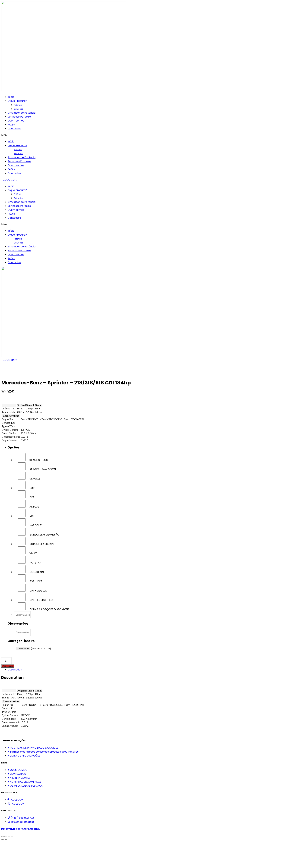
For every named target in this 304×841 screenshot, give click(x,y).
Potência (18, 105)
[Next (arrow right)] (5, 839)
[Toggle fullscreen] (9, 836)
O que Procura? (17, 101)
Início (11, 97)
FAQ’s (11, 124)
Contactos (14, 128)
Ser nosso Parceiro (19, 116)
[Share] (5, 836)
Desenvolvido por (20, 828)
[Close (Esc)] (2, 836)
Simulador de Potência (21, 113)
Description (15, 669)
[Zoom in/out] (12, 836)
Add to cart (8, 666)
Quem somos (16, 120)
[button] (152, 135)
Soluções (18, 109)
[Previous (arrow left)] (2, 839)
